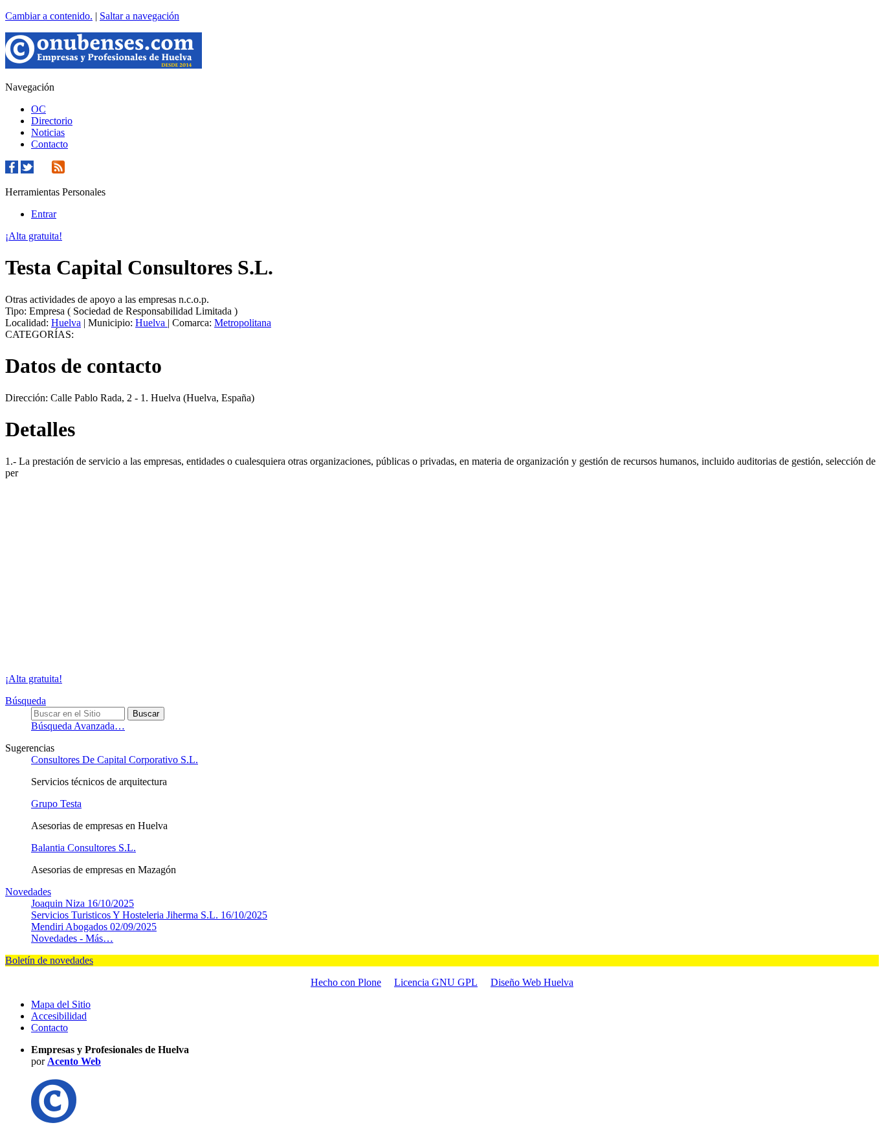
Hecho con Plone (346, 982)
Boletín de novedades (49, 960)
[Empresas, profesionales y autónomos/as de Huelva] (103, 65)
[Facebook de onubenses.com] (11, 169)
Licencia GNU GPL (436, 982)
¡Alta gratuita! (33, 235)
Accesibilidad (59, 1015)
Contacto (49, 144)
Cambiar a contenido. (49, 15)
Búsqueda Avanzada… (78, 725)
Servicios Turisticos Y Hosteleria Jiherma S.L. (149, 914)
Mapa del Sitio (61, 1004)
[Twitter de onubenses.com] (27, 169)
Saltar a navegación (139, 15)
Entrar (43, 213)
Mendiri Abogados (94, 926)
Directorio (51, 120)
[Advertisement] (442, 576)
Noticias (48, 132)
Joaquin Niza (82, 903)
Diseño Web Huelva (532, 982)
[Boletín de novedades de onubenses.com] (42, 169)
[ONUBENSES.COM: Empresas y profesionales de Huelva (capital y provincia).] (53, 1119)
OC (38, 109)
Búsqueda (25, 700)
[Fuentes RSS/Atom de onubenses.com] (58, 169)
